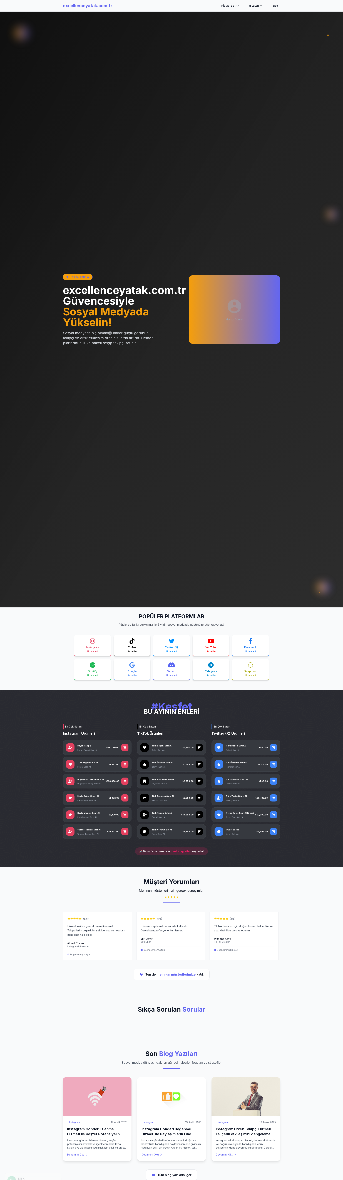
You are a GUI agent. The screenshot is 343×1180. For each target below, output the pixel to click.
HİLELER (254, 5)
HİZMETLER (228, 5)
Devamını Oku (75, 1154)
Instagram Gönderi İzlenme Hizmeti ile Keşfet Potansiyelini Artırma (94, 1134)
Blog (275, 5)
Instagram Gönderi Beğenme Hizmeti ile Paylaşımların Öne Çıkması (166, 1134)
